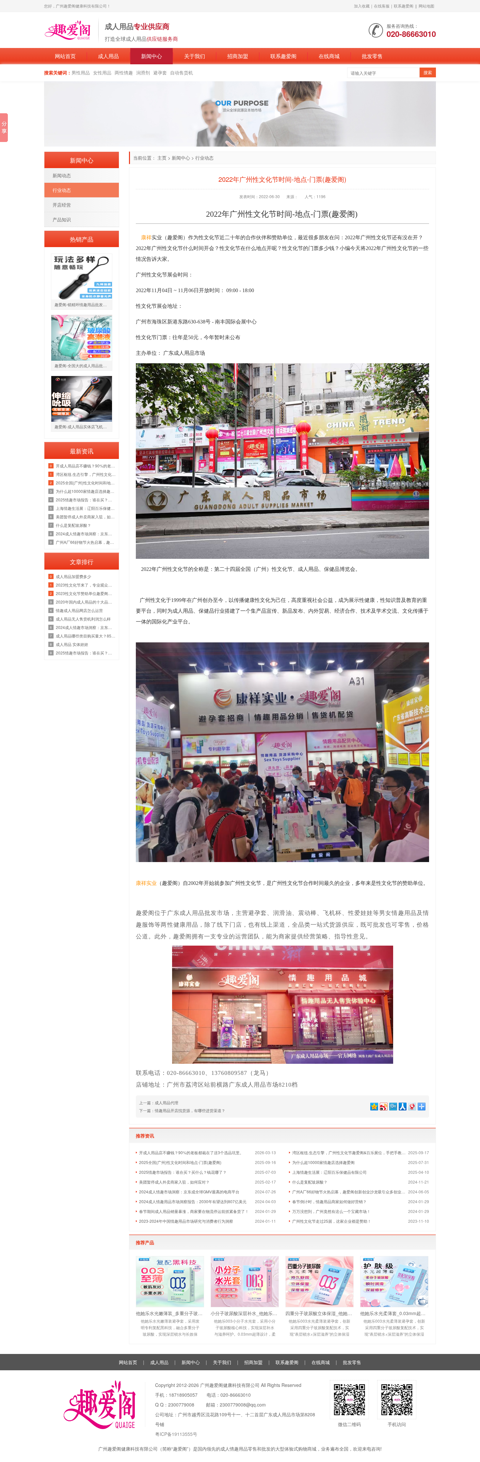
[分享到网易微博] (411, 1105)
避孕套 (160, 72)
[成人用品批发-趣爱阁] (68, 29)
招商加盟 (237, 56)
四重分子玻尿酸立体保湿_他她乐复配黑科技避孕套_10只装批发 (319, 1313)
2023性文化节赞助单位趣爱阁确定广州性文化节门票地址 (86, 593)
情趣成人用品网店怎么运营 (79, 610)
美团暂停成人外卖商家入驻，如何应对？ (174, 1182)
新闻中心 (151, 56)
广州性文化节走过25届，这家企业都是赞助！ (331, 1221)
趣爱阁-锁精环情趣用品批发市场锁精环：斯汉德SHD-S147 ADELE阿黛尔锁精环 (83, 304)
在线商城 (329, 56)
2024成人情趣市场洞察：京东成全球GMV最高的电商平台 (189, 1191)
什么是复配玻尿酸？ (310, 1182)
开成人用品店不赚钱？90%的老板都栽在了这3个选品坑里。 (191, 1152)
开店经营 (62, 204)
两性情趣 (124, 72)
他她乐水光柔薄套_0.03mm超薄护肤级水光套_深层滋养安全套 (394, 1313)
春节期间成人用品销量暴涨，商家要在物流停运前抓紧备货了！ (194, 1211)
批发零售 (372, 56)
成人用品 (108, 56)
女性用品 (102, 72)
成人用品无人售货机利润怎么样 (83, 618)
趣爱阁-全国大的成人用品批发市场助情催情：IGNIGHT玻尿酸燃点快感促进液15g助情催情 (83, 365)
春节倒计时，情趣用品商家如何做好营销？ (329, 1201)
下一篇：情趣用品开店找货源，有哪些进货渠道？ (182, 1110)
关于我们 (194, 56)
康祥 (146, 237)
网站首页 (65, 56)
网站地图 (426, 5)
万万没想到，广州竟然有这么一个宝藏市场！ (331, 1211)
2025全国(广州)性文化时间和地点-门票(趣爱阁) (180, 1162)
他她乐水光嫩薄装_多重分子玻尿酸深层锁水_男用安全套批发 (170, 1313)
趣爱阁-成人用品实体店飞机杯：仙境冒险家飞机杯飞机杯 (83, 426)
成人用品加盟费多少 (73, 576)
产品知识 (62, 219)
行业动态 (204, 157)
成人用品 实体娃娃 (72, 644)
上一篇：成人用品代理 (158, 1102)
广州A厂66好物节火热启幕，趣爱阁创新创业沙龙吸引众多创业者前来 (350, 1191)
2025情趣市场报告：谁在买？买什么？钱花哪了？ (183, 1172)
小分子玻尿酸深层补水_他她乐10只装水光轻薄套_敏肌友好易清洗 (245, 1313)
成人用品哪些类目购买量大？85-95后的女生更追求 (86, 635)
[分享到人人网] (402, 1105)
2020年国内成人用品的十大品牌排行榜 (86, 602)
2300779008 (181, 1404)
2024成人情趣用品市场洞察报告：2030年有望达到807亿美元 (193, 1201)
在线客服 (382, 5)
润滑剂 (143, 72)
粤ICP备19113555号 (176, 1434)
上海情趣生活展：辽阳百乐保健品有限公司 (329, 1172)
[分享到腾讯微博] (392, 1105)
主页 (162, 157)
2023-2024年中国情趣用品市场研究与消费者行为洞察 (186, 1221)
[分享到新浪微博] (383, 1105)
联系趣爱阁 (403, 5)
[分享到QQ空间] (373, 1105)
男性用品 (81, 72)
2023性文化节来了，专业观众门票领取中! (86, 585)
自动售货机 (181, 72)
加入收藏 (362, 5)
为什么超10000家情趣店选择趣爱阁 (323, 1162)
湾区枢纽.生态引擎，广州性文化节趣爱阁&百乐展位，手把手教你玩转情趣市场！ (350, 1152)
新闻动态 (62, 175)
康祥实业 (146, 883)
